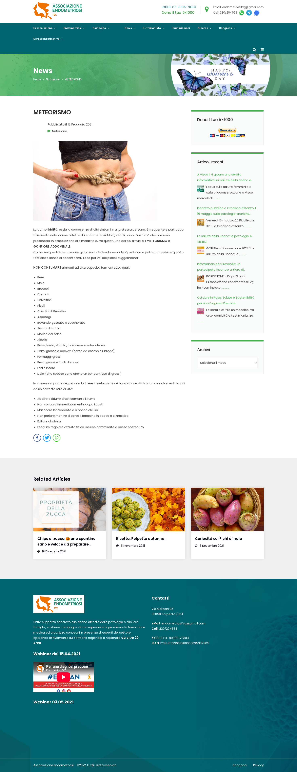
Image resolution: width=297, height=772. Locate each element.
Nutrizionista (152, 28)
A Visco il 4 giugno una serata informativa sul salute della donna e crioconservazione (224, 177)
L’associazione (43, 28)
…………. (217, 198)
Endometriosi (72, 28)
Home (37, 79)
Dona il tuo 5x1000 (178, 12)
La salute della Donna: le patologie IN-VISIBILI (225, 239)
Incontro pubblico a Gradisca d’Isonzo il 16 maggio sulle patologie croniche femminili (226, 211)
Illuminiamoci (181, 28)
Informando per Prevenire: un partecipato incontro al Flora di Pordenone (220, 267)
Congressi (226, 28)
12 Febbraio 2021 (80, 124)
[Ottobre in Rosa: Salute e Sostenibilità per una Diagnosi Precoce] (200, 312)
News (128, 28)
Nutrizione (53, 79)
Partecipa (99, 28)
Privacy (258, 765)
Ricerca (203, 28)
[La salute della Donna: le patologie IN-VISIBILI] (200, 251)
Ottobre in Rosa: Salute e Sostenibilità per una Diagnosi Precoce (225, 300)
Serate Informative (46, 38)
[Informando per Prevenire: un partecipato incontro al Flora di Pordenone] (200, 278)
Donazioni (240, 765)
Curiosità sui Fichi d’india (218, 538)
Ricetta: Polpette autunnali (141, 538)
